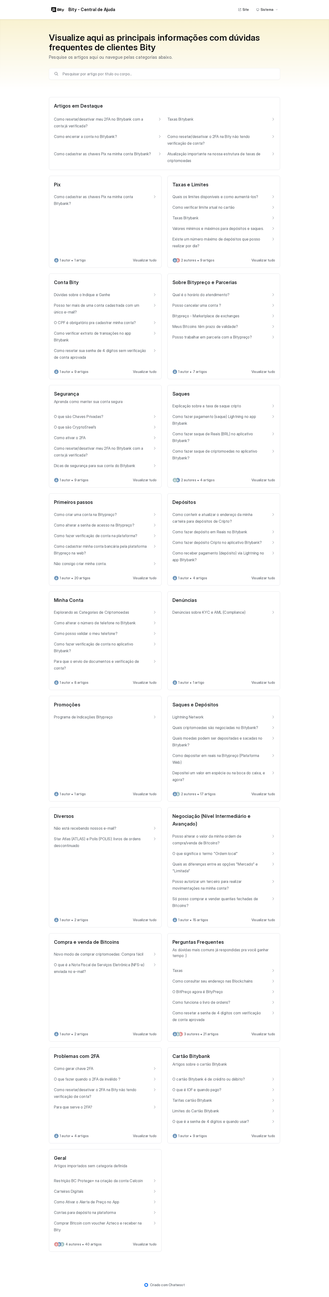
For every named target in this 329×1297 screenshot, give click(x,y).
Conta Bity (66, 282)
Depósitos (184, 502)
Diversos (64, 816)
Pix (57, 185)
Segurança (66, 394)
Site (246, 9)
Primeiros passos (73, 502)
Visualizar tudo (145, 260)
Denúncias (184, 600)
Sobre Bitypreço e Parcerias (204, 282)
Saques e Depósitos (195, 705)
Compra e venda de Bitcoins (86, 942)
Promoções (67, 705)
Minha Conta (68, 600)
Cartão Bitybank (191, 1056)
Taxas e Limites (190, 185)
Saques (181, 394)
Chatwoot (177, 1285)
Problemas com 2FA (76, 1056)
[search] (168, 74)
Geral (60, 1158)
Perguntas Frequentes (198, 942)
